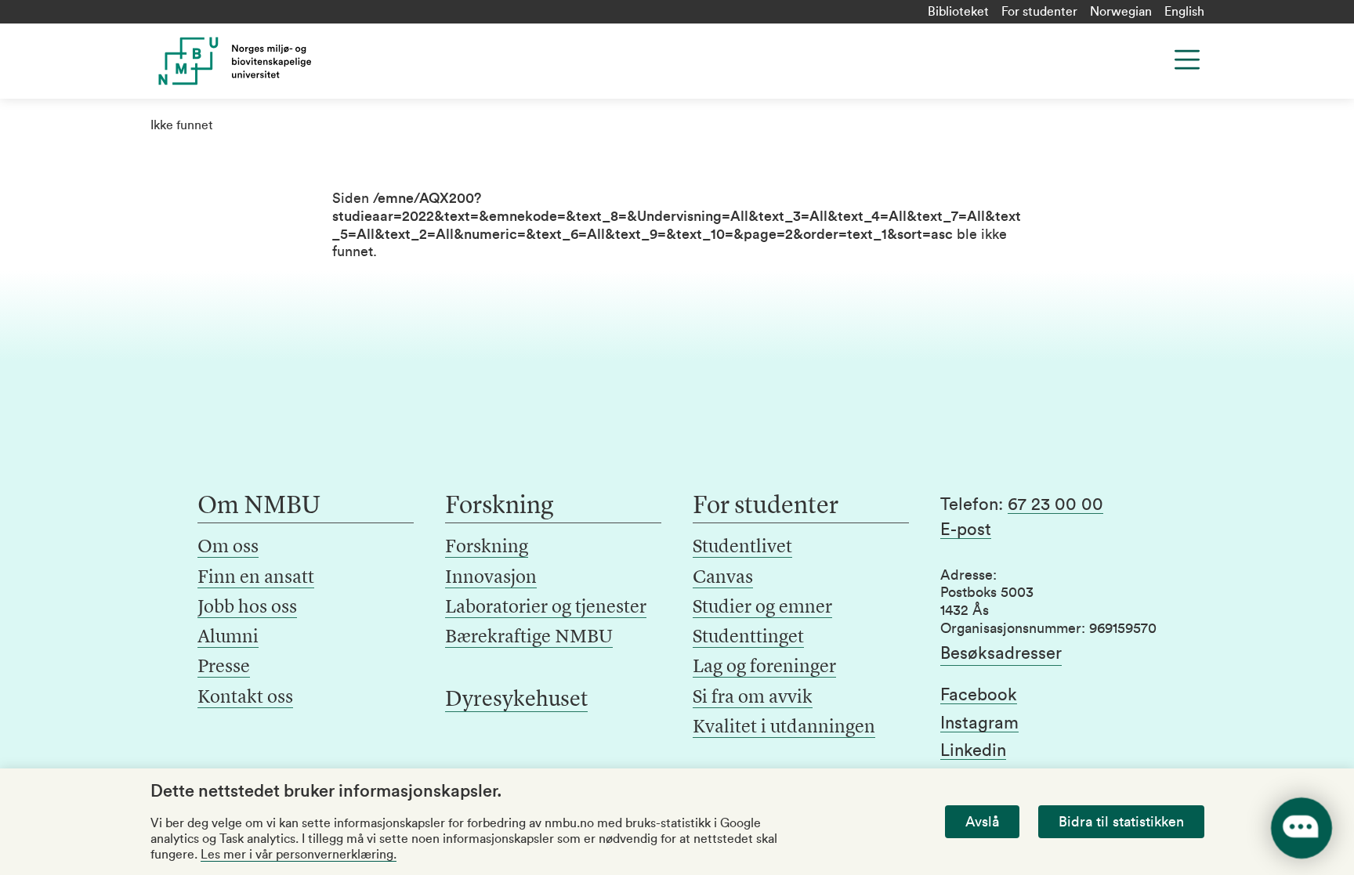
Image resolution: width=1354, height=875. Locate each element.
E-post (965, 529)
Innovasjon (491, 578)
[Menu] (1187, 59)
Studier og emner (762, 607)
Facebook (978, 694)
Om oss (228, 547)
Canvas (723, 578)
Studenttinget (748, 637)
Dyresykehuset (516, 700)
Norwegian (1121, 11)
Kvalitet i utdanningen (784, 727)
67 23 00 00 (1055, 504)
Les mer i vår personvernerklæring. (298, 854)
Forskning (486, 547)
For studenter (1039, 11)
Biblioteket (958, 11)
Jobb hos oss (247, 607)
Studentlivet (742, 547)
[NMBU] (270, 61)
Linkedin (973, 750)
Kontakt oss (245, 698)
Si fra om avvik (753, 698)
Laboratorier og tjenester (545, 607)
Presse (223, 667)
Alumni (228, 637)
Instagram (979, 723)
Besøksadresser (1001, 653)
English (1184, 11)
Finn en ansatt (255, 578)
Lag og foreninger (764, 667)
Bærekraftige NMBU (529, 637)
